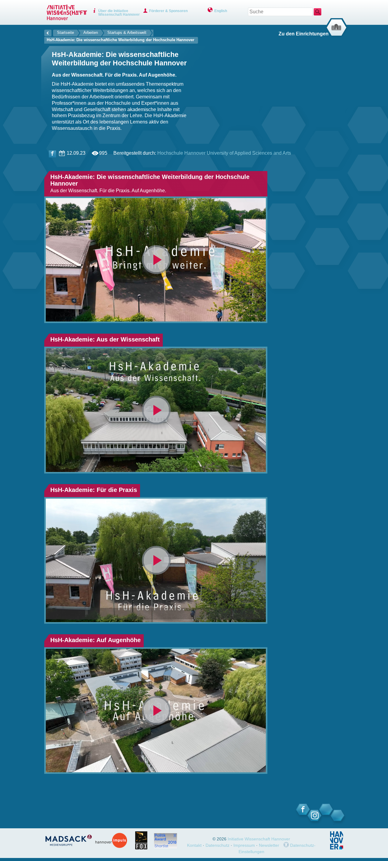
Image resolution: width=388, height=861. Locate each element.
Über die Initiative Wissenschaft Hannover (119, 13)
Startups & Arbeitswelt (126, 32)
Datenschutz (217, 845)
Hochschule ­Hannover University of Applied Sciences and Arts (224, 153)
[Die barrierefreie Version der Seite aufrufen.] (286, 845)
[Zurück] (48, 32)
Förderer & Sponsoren (168, 11)
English (220, 11)
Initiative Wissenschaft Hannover (259, 838)
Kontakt (194, 845)
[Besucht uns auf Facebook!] (52, 153)
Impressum (244, 845)
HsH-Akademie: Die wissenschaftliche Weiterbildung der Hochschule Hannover (120, 40)
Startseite (65, 32)
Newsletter (269, 845)
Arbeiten (90, 32)
